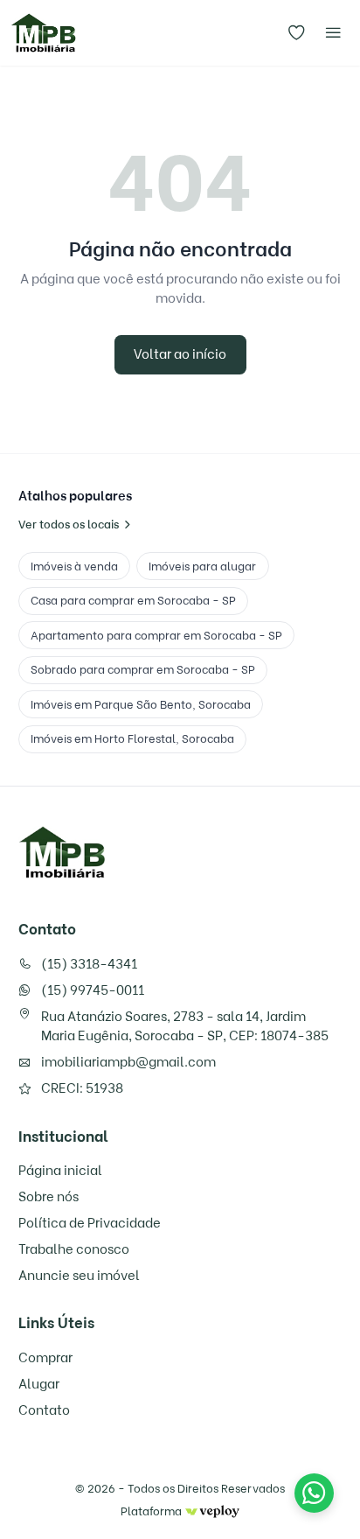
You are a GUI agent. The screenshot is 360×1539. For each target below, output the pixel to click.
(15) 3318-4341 (89, 964)
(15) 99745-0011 (92, 990)
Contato (44, 1410)
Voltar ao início (180, 354)
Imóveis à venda (74, 566)
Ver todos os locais (68, 524)
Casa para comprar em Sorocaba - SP (133, 600)
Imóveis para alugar (202, 566)
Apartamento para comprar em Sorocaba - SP (156, 635)
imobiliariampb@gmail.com (128, 1062)
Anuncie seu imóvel (79, 1276)
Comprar (45, 1358)
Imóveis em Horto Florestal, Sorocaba (132, 738)
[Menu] (333, 33)
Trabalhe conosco (73, 1249)
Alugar (38, 1384)
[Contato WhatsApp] (314, 1493)
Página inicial (60, 1171)
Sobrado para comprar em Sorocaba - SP (143, 669)
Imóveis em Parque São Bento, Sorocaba (141, 704)
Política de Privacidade (89, 1223)
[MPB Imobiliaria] (62, 852)
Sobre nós (48, 1197)
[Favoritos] (297, 33)
